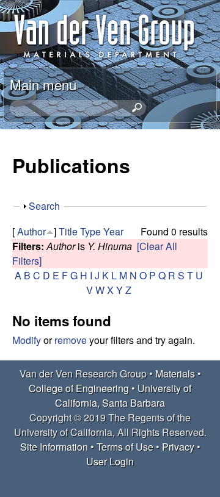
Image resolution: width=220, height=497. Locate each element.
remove (70, 340)
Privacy (178, 447)
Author (31, 231)
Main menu (43, 84)
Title (68, 231)
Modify (26, 340)
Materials (175, 373)
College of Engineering (79, 388)
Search (44, 206)
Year (113, 231)
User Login (110, 461)
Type (90, 231)
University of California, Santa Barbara (123, 395)
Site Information (54, 447)
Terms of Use (125, 447)
